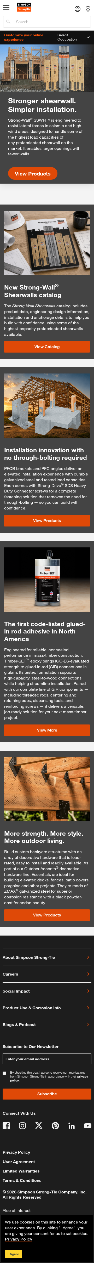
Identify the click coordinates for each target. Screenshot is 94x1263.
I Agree (13, 1254)
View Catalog (47, 346)
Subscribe (47, 1093)
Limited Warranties (21, 1170)
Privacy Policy (16, 1151)
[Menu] (6, 9)
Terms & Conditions (22, 1180)
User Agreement (19, 1161)
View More (47, 730)
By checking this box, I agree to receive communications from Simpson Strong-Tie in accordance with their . (49, 1076)
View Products (33, 173)
